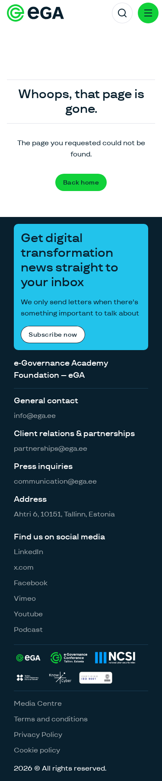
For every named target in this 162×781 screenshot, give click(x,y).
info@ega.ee (35, 416)
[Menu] (148, 13)
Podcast (28, 629)
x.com (24, 567)
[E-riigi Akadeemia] (35, 13)
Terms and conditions (51, 719)
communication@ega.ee (55, 481)
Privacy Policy (38, 735)
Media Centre (38, 703)
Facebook (31, 583)
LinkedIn (28, 552)
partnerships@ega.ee (50, 448)
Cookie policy (37, 750)
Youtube (28, 614)
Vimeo (25, 598)
